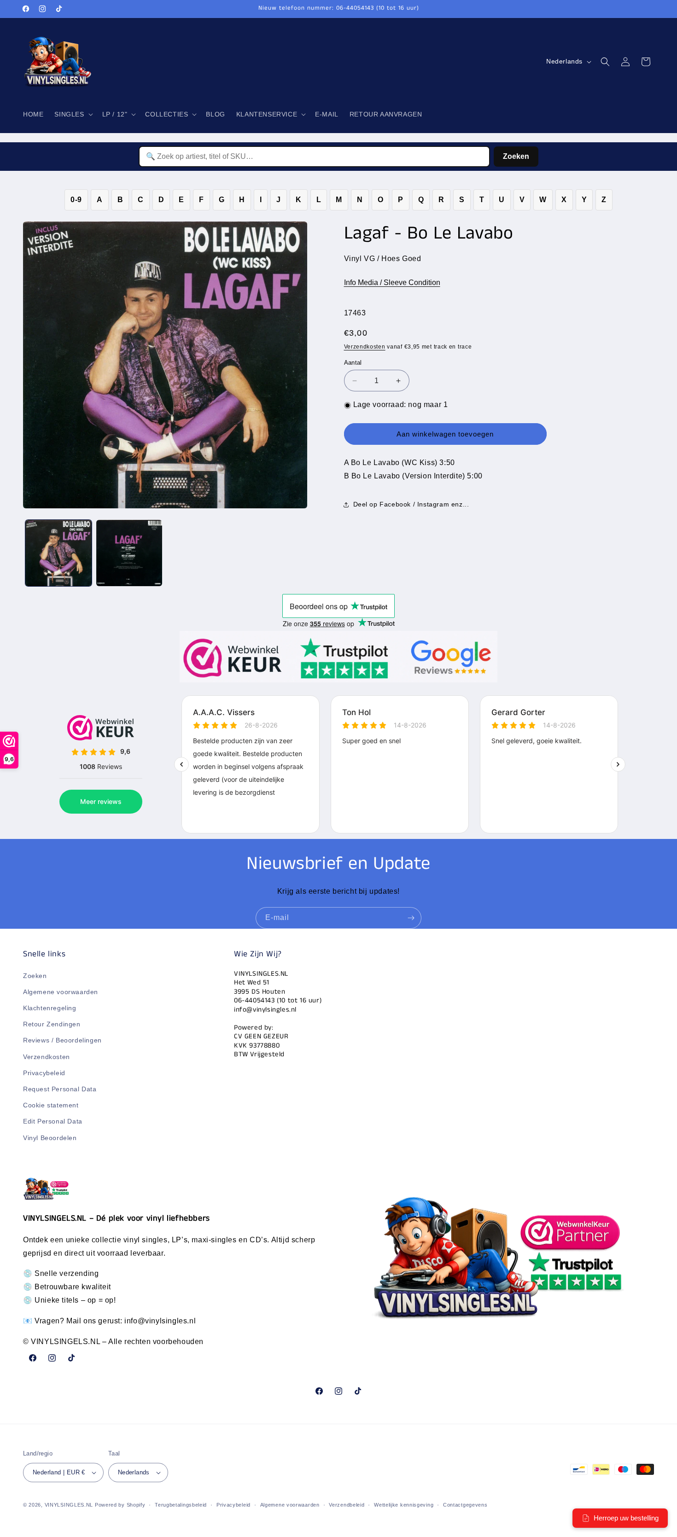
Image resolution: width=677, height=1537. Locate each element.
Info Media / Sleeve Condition (392, 282)
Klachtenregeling (49, 1008)
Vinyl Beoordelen (50, 1137)
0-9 (76, 200)
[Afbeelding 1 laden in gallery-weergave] (58, 553)
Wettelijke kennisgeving (403, 1505)
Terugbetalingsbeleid (181, 1505)
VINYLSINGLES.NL (69, 1505)
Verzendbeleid (346, 1505)
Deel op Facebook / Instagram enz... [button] (411, 504)
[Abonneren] (411, 918)
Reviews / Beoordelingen (62, 1040)
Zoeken (516, 156)
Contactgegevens (465, 1505)
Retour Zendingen (52, 1024)
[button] (72, 114)
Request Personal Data (60, 1089)
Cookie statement (51, 1105)
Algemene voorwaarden (60, 992)
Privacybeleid (44, 1073)
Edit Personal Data (52, 1121)
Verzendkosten (364, 346)
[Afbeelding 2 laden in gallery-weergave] (129, 553)
